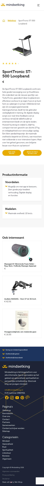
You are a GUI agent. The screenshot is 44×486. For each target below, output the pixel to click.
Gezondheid (7, 444)
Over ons (6, 416)
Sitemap (6, 431)
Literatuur (6, 453)
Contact (6, 419)
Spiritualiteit (7, 450)
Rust (4, 447)
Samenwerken (8, 425)
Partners (6, 422)
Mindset (6, 441)
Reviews (6, 456)
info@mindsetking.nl (14, 390)
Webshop (12, 21)
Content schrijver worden (13, 428)
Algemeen (6, 459)
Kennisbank (7, 413)
